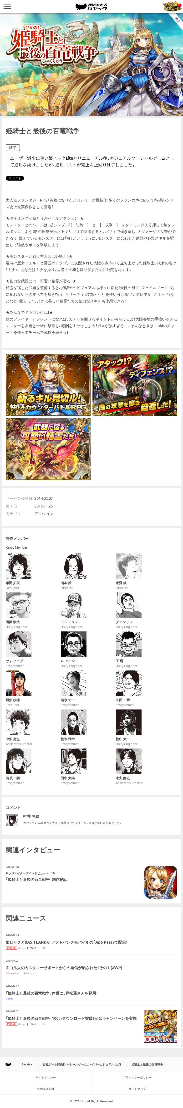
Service (27, 1064)
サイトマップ (137, 1088)
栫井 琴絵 (31, 816)
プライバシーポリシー (137, 1077)
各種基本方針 (45, 1088)
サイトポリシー (46, 1077)
